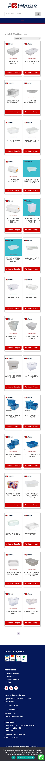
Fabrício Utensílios (12, 673)
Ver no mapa (9, 730)
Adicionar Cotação (13, 72)
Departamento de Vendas (13, 716)
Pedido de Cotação (12, 679)
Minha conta (10, 676)
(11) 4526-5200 (12, 709)
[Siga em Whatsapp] (16, 688)
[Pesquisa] (38, 14)
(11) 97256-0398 (12, 705)
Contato (8, 682)
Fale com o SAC (10, 714)
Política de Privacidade (26, 758)
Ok (14, 758)
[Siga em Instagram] (11, 688)
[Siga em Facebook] (6, 688)
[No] (42, 754)
